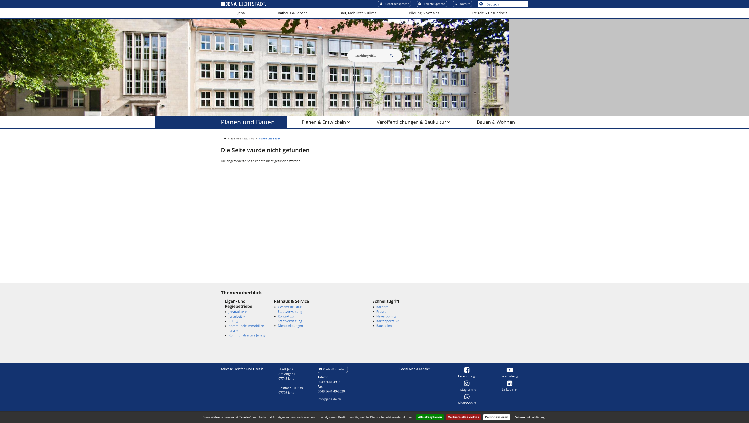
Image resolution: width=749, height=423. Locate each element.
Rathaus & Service (292, 13)
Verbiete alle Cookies (463, 417)
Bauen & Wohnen (496, 122)
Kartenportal (385, 321)
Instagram (465, 389)
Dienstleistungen (290, 326)
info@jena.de (327, 399)
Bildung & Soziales (424, 13)
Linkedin (508, 389)
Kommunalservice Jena (245, 335)
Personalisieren (496, 417)
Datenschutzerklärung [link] (530, 417)
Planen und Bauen (248, 121)
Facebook (465, 376)
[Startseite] (225, 138)
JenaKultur (236, 312)
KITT (232, 321)
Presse (381, 311)
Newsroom (384, 316)
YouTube (508, 376)
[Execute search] (391, 55)
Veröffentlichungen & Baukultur (411, 122)
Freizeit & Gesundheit (489, 13)
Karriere (382, 307)
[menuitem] (241, 13)
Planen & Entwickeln (324, 122)
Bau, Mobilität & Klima (358, 13)
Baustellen (384, 326)
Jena (241, 13)
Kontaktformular (333, 369)
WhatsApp (465, 402)
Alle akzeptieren (430, 417)
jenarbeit (235, 316)
